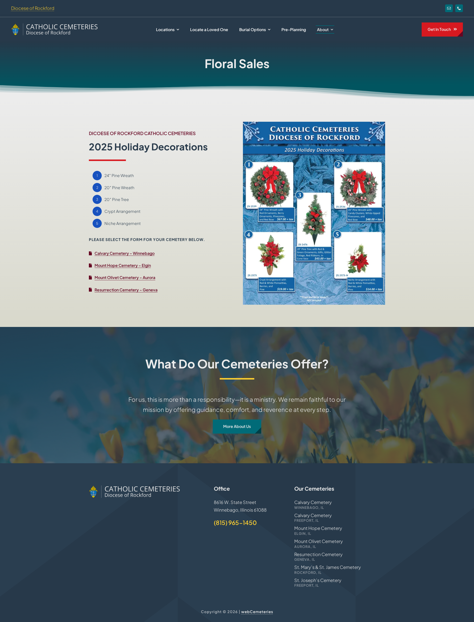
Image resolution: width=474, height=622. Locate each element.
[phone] (459, 8)
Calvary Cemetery (313, 502)
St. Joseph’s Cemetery (317, 580)
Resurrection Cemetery (318, 554)
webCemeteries (257, 611)
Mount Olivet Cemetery (318, 541)
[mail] (449, 8)
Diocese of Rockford (32, 8)
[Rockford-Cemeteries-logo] (54, 25)
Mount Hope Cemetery (318, 528)
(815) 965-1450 (235, 522)
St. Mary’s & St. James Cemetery (327, 567)
